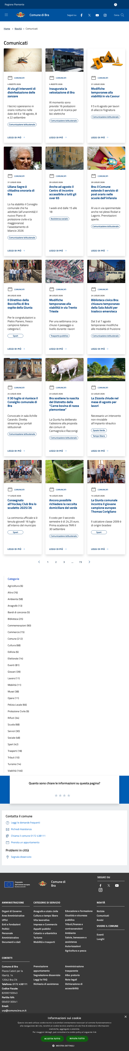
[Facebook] (80, 15)
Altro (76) (13, 592)
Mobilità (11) (14, 685)
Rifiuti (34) (13, 718)
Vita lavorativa (41, 920)
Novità (18, 28)
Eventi (100, 934)
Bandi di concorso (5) (19, 612)
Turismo (38, 937)
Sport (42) (13, 744)
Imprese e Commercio (45, 924)
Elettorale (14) (15, 658)
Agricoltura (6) (15, 586)
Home (7, 28)
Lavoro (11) (14, 678)
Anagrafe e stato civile (46, 911)
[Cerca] (122, 15)
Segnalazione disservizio (47, 975)
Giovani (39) (14, 672)
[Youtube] (96, 15)
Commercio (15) (16, 632)
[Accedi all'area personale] (115, 4)
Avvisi (100, 920)
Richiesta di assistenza (46, 984)
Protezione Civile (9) (18, 711)
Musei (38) (13, 691)
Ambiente (70, 933)
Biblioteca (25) (15, 619)
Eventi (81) (13, 665)
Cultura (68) (14, 645)
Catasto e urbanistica (45, 933)
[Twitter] (88, 15)
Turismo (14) (14, 764)
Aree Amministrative (13, 915)
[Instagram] (104, 15)
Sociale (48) (14, 738)
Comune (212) (15, 639)
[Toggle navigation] (6, 15)
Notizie (100, 911)
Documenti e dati (11, 942)
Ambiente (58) (15, 599)
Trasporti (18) (15, 751)
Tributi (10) (13, 757)
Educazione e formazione (79, 911)
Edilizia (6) (13, 652)
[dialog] (64, 1032)
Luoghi (100, 939)
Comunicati (19, 77)
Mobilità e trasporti (44, 942)
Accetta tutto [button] (52, 1038)
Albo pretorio (72, 975)
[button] (64, 1045)
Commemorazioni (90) (19, 625)
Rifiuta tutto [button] (77, 1038)
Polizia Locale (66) (17, 705)
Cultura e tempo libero (46, 915)
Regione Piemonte (14, 4)
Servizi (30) (14, 731)
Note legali (71, 979)
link (94, 1032)
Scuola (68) (14, 724)
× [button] (125, 1017)
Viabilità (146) (15, 771)
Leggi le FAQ (40, 979)
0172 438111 (20, 984)
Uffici (5, 920)
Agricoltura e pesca (75, 950)
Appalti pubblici (42, 929)
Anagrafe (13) (15, 606)
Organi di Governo (12, 911)
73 (80, 562)
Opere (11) (13, 698)
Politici (5, 929)
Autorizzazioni (73, 946)
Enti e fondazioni (11, 924)
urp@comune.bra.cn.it (14, 1010)
